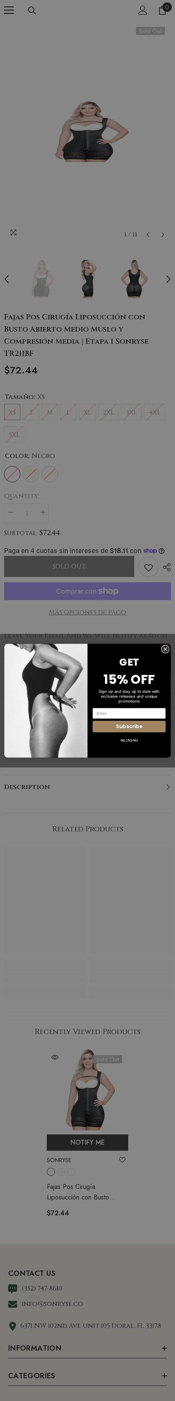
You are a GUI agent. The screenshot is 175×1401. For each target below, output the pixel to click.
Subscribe (129, 726)
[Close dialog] (165, 649)
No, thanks (129, 740)
